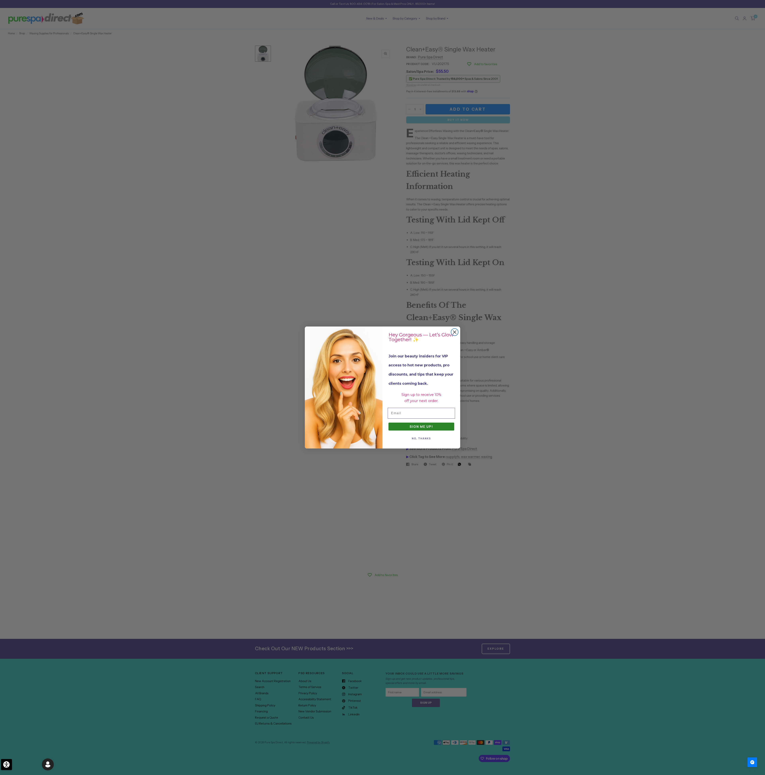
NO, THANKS (421, 438)
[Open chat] (752, 762)
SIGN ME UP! (421, 426)
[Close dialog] (454, 332)
